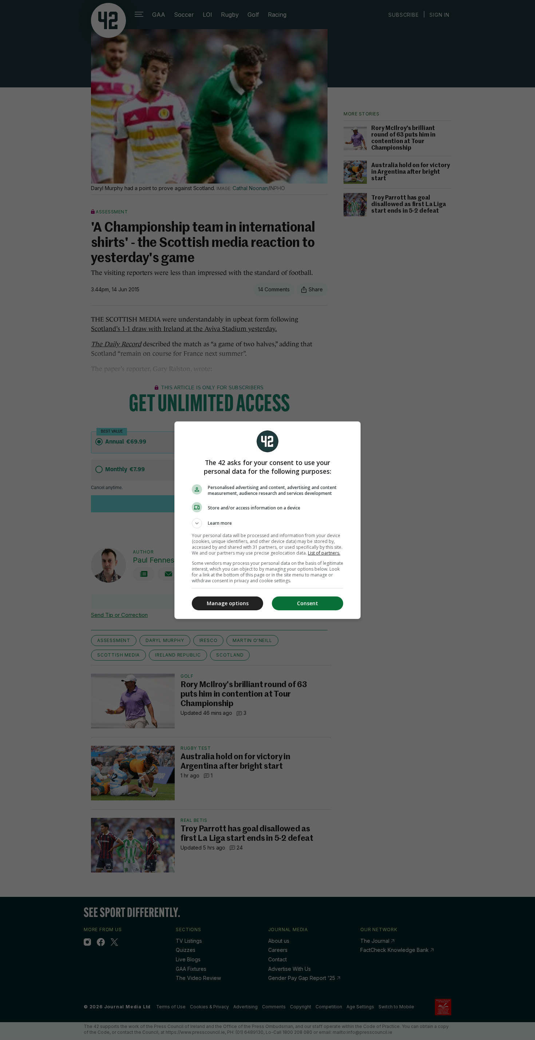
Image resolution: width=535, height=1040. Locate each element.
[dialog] (267, 520)
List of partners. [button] (324, 553)
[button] (267, 523)
